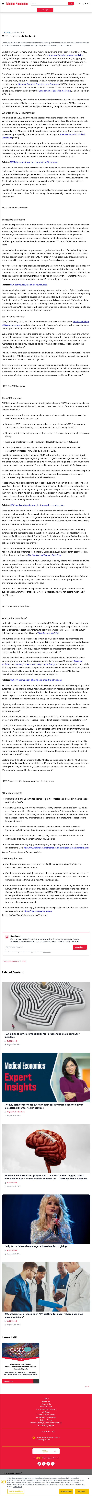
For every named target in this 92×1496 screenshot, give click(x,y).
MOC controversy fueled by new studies (28, 284)
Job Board (46, 1412)
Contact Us (46, 1404)
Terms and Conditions (46, 1415)
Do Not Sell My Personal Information (46, 1423)
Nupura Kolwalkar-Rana (16, 1112)
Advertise (46, 1401)
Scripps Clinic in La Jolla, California (55, 90)
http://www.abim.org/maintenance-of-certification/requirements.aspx (56, 847)
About (46, 1398)
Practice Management (11, 961)
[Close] (88, 1478)
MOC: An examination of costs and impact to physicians (36, 680)
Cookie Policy (17, 1487)
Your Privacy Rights (46, 1425)
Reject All (81, 1491)
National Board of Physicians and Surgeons (38, 84)
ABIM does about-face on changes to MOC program (34, 162)
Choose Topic (43, 10)
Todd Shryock (12, 1041)
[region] (46, 1485)
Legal (24, 961)
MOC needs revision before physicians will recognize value (37, 505)
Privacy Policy (46, 1420)
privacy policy (47, 952)
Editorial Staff (46, 1406)
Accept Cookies (66, 1491)
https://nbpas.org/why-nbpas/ (38, 911)
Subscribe (79, 947)
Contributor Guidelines (46, 1417)
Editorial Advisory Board (46, 1409)
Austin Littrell (12, 1183)
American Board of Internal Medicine (66, 55)
